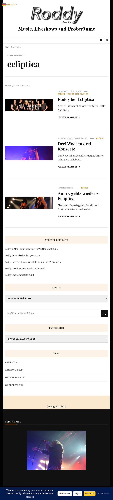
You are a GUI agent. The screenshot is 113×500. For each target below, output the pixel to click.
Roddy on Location (78, 94)
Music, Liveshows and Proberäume (56, 28)
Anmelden (11, 362)
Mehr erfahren (68, 117)
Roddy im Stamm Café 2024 (19, 275)
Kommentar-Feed (15, 377)
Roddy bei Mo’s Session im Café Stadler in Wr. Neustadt (33, 262)
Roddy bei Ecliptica (76, 99)
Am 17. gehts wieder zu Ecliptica (79, 195)
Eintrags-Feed (14, 370)
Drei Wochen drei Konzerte (74, 146)
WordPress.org (14, 385)
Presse (61, 94)
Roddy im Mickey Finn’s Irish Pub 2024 (24, 268)
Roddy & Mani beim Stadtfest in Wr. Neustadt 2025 (31, 249)
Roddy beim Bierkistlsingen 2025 (22, 255)
